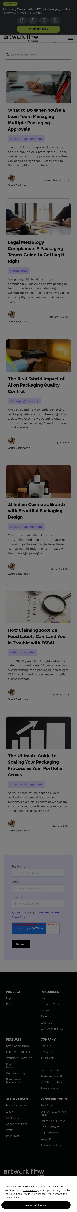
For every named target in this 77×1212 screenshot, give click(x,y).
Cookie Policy (30, 1190)
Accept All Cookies (36, 1205)
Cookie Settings (13, 1193)
